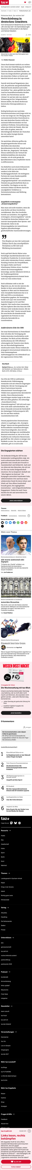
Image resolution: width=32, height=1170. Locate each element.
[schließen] (29, 1131)
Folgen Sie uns (5, 823)
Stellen (3, 925)
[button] (29, 2)
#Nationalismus (5, 510)
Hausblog (4, 917)
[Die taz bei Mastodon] (11, 824)
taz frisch (4, 1015)
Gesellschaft (5, 844)
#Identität (13, 510)
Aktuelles (4, 913)
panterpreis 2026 (6, 964)
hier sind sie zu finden (9, 740)
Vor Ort (3, 1041)
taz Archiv (4, 1080)
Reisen (3, 1093)
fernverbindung (6, 981)
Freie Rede (4, 994)
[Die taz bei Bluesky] (15, 824)
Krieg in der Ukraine (7, 887)
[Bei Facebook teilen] (14, 522)
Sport (3, 853)
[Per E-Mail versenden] (2, 522)
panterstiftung (5, 960)
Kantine (3, 1098)
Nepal (3, 883)
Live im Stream (5, 1045)
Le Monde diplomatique (8, 1076)
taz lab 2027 (5, 1054)
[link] (10, 7)
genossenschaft (6, 947)
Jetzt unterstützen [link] (16, 501)
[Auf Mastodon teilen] (6, 522)
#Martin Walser (22, 510)
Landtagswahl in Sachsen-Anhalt (11, 878)
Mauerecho (4, 990)
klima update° (5, 985)
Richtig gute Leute (7, 895)
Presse (3, 930)
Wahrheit (4, 865)
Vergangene (5, 1050)
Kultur (10, 10)
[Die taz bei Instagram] (19, 824)
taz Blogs (4, 1067)
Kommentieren (13, 516)
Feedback (4, 1119)
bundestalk (4, 977)
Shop (2, 1102)
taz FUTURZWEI (6, 1072)
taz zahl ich (4, 951)
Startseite (3, 10)
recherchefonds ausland (8, 955)
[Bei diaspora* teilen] (22, 522)
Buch (15, 10)
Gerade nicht (22, 1131)
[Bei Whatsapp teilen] (18, 522)
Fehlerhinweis (22, 516)
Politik (3, 836)
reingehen (4, 998)
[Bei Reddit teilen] (26, 522)
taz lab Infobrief (6, 1024)
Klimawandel (5, 900)
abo (2, 943)
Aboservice (4, 1123)
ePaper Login (5, 1128)
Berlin (3, 857)
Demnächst (4, 1037)
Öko (2, 840)
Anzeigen (4, 1106)
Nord (2, 861)
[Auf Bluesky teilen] (10, 522)
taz (5, 818)
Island (3, 891)
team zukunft (5, 1011)
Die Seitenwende (6, 921)
